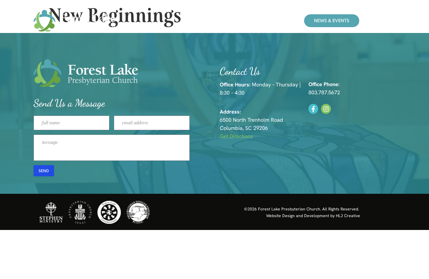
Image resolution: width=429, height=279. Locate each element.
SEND (44, 170)
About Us (252, 21)
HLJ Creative (348, 215)
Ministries (215, 21)
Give (283, 21)
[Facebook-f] (313, 109)
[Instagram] (326, 109)
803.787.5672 (324, 92)
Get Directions (236, 136)
